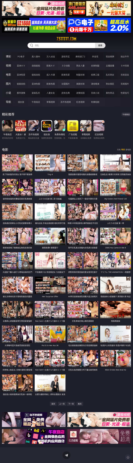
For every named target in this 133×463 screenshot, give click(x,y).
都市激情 (21, 92)
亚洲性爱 (21, 74)
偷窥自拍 (21, 83)
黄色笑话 (110, 92)
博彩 (8, 56)
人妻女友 (50, 92)
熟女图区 (110, 83)
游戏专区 (65, 56)
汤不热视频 (65, 102)
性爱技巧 (125, 92)
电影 (8, 74)
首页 (53, 404)
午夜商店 (36, 102)
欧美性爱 (65, 74)
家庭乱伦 (36, 92)
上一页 (62, 404)
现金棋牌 (110, 56)
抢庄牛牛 (125, 56)
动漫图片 (65, 83)
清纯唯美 (95, 83)
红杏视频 (80, 102)
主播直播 (110, 65)
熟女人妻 (80, 65)
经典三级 (95, 74)
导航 (8, 102)
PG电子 (21, 56)
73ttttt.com (66, 38)
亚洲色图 (36, 83)
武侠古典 (65, 92)
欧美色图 (50, 83)
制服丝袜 (80, 74)
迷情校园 (80, 92)
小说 (8, 93)
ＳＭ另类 (125, 65)
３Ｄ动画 (65, 65)
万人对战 (50, 56)
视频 (8, 65)
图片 (8, 84)
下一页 (71, 404)
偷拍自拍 (36, 74)
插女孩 (21, 102)
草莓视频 (50, 102)
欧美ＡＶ (50, 65)
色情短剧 (95, 102)
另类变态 (125, 74)
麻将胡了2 (80, 56)
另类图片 (125, 83)
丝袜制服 (95, 65)
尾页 (80, 404)
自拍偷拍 (36, 65)
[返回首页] (128, 457)
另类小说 (95, 92)
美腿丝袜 (80, 83)
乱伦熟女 (110, 74)
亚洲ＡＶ (21, 65)
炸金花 (95, 56)
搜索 (100, 45)
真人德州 (36, 56)
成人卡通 (50, 74)
